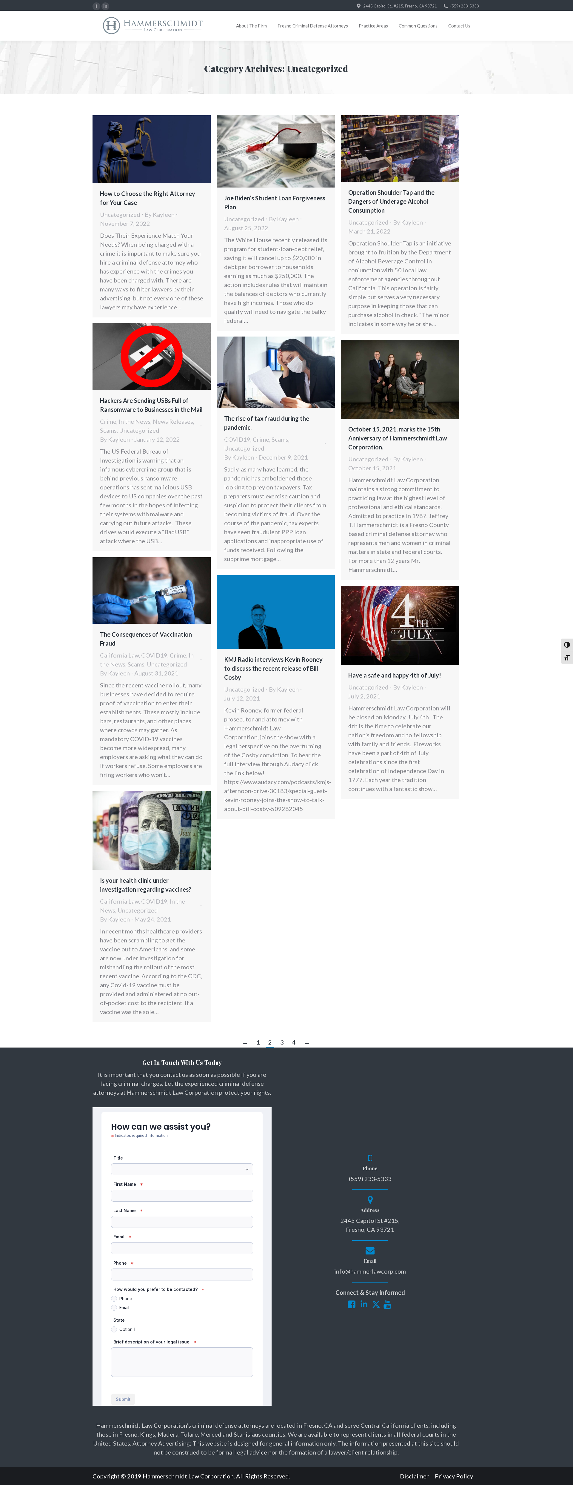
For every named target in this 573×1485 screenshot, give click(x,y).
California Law (119, 655)
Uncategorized (120, 214)
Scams (108, 430)
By (160, 214)
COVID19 (237, 439)
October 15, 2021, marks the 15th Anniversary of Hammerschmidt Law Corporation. (397, 438)
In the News (134, 421)
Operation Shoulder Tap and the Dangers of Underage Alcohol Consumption (391, 201)
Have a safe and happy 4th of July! (394, 675)
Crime (108, 421)
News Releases (173, 421)
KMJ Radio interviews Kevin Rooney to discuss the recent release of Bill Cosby (273, 668)
